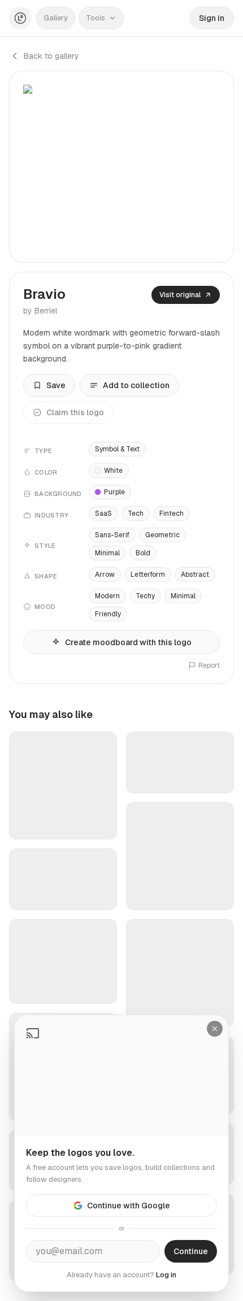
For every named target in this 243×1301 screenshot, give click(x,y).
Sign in (211, 18)
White (113, 470)
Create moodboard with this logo (128, 642)
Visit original (180, 294)
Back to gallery (51, 56)
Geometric (162, 534)
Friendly (108, 614)
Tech (136, 513)
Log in (166, 1275)
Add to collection (136, 385)
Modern (107, 596)
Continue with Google (128, 1205)
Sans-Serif (112, 534)
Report (209, 665)
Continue (190, 1251)
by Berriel (40, 311)
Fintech (171, 513)
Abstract (195, 574)
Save (56, 385)
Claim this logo (75, 412)
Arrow (105, 574)
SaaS (103, 513)
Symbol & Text (117, 449)
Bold (143, 553)
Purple (114, 492)
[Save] (101, 826)
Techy (145, 596)
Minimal (107, 553)
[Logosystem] (20, 18)
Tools (95, 18)
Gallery (56, 18)
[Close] (215, 1029)
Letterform (148, 574)
